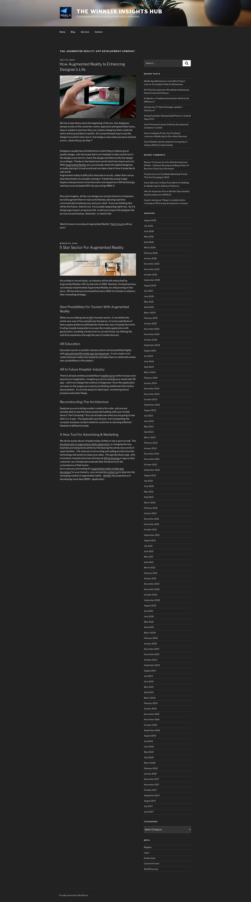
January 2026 (150, 258)
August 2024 (150, 350)
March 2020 (150, 632)
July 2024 (148, 356)
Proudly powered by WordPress (73, 895)
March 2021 (149, 567)
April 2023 (149, 432)
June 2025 (149, 296)
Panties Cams (150, 174)
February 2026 (151, 253)
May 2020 (149, 622)
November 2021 (151, 524)
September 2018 (152, 730)
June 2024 (149, 361)
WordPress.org (151, 869)
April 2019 (149, 692)
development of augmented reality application (85, 444)
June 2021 (149, 551)
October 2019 (150, 660)
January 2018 (150, 773)
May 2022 (148, 491)
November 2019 (151, 654)
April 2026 (149, 242)
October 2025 (150, 274)
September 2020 (152, 600)
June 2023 (149, 421)
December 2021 (151, 519)
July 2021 (148, 546)
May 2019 (148, 687)
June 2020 (149, 616)
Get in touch (117, 224)
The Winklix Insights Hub (119, 11)
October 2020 (150, 594)
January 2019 (150, 708)
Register (148, 847)
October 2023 (150, 399)
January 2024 (150, 383)
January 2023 (150, 448)
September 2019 (152, 665)
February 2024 (151, 377)
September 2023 (152, 404)
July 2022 (148, 481)
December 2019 (151, 649)
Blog (73, 32)
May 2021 (148, 556)
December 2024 (151, 329)
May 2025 (149, 301)
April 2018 (149, 757)
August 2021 (150, 540)
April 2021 (148, 562)
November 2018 (151, 719)
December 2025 (151, 263)
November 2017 (151, 784)
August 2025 (150, 285)
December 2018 (151, 714)
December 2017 (151, 779)
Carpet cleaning (151, 200)
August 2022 (150, 475)
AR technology (112, 458)
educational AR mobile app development (87, 353)
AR (90, 317)
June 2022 (149, 486)
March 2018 (149, 763)
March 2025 (150, 312)
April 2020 (149, 627)
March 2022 (149, 502)
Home (62, 32)
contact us (112, 472)
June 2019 (149, 681)
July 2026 (148, 226)
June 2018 (149, 746)
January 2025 (150, 323)
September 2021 (152, 535)
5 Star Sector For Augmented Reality (92, 247)
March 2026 (150, 247)
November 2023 (151, 394)
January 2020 (150, 643)
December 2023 (151, 388)
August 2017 (150, 801)
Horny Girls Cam (151, 182)
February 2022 (150, 508)
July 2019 (148, 676)
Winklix (107, 475)
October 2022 (150, 464)
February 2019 (150, 703)
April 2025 (149, 307)
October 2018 (150, 725)
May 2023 (149, 426)
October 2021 (150, 529)
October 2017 (150, 790)
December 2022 (151, 453)
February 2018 (150, 768)
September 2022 (152, 470)
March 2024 (150, 372)
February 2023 (151, 442)
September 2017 (152, 795)
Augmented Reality (76, 165)
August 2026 (150, 220)
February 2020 (151, 638)
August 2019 (150, 670)
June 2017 (149, 811)
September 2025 (152, 280)
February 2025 (151, 318)
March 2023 (150, 437)
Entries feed (149, 858)
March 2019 (149, 698)
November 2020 (152, 589)
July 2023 (148, 415)
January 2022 (150, 513)
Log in (146, 852)
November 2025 (151, 269)
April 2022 (149, 497)
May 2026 (149, 236)
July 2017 (148, 806)
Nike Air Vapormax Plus (155, 191)
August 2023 (150, 410)
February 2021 (150, 573)
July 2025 (148, 291)
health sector (108, 375)
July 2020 (148, 611)
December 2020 (151, 584)
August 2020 (150, 605)
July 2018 (148, 741)
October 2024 (150, 339)
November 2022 (151, 459)
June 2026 (149, 231)
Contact (99, 32)
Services (85, 32)
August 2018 (150, 735)
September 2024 (152, 345)
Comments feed (151, 863)
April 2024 (149, 367)
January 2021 (150, 578)
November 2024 (151, 334)
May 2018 (148, 752)
